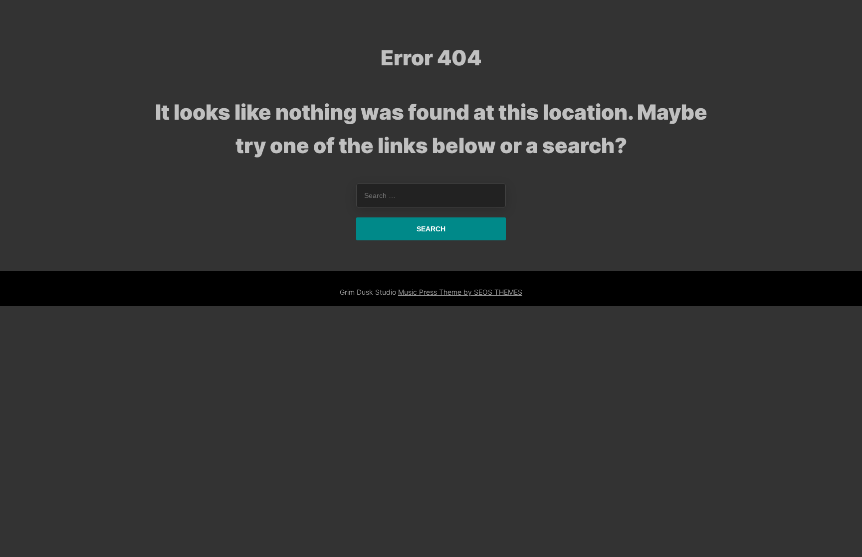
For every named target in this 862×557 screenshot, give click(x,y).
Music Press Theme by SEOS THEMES (460, 292)
